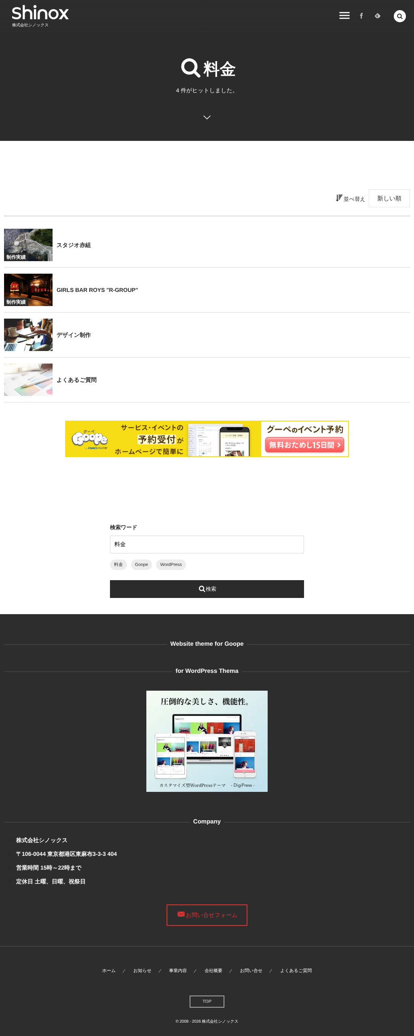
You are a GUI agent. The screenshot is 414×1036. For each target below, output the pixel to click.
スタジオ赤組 (74, 245)
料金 (118, 564)
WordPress (171, 564)
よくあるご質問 (77, 380)
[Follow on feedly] (378, 16)
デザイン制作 (74, 335)
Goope (141, 564)
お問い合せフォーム (212, 915)
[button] (400, 16)
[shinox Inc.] (40, 12)
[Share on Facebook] (361, 16)
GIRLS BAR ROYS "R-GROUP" (97, 290)
